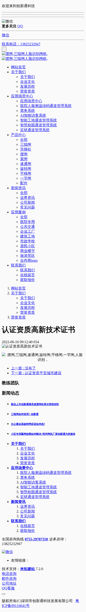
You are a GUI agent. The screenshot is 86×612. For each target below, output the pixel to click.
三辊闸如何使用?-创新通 (25, 414)
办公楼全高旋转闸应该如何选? (28, 424)
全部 (24, 140)
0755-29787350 (36, 539)
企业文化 (27, 303)
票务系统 (27, 477)
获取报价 (27, 531)
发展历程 (27, 308)
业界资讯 (27, 506)
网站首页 (18, 67)
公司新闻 (27, 511)
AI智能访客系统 (33, 482)
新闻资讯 (18, 502)
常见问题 (27, 516)
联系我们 (18, 521)
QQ (20, 26)
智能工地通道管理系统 (38, 487)
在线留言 (27, 526)
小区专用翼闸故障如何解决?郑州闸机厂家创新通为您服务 (43, 433)
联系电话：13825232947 (21, 44)
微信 (5, 35)
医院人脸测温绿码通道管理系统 (46, 473)
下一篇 (36, 373)
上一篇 (23, 368)
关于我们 (18, 293)
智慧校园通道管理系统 (38, 492)
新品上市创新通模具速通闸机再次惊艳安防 (35, 404)
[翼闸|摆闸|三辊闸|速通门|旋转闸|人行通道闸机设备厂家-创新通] (43, 56)
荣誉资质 (27, 312)
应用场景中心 (22, 468)
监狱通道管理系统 (35, 497)
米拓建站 (28, 569)
